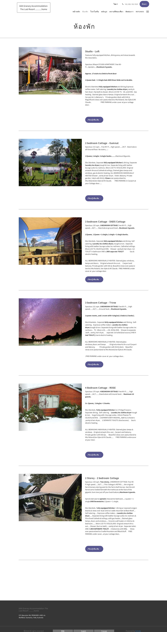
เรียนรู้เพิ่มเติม (93, 120)
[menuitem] (77, 11)
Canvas (138, 631)
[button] (147, 11)
